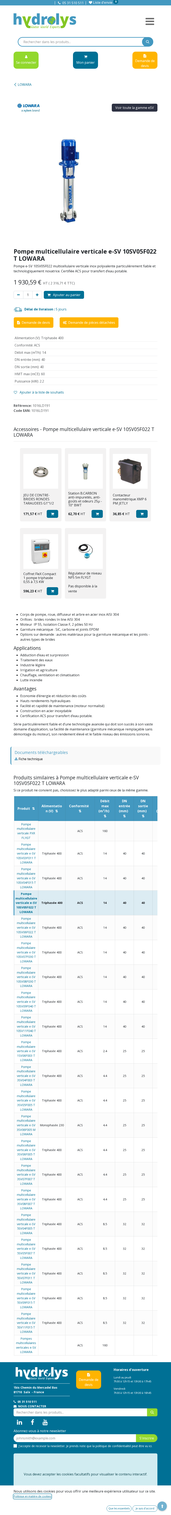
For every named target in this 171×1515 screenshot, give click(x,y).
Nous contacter (31, 1406)
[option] (85, 523)
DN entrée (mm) (124, 806)
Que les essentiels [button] (119, 1508)
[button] (52, 514)
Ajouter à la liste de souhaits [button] (41, 392)
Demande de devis (88, 1382)
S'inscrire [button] (147, 1438)
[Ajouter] (37, 295)
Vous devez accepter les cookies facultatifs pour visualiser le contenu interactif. (85, 1474)
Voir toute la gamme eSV (134, 107)
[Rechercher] (147, 42)
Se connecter (26, 62)
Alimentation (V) (51, 808)
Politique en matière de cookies (32, 1496)
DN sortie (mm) (142, 806)
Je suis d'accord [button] (145, 1508)
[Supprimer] (18, 295)
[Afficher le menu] (149, 21)
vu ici (148, 1446)
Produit (24, 808)
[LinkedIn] (20, 1422)
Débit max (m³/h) (103, 806)
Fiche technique (30, 759)
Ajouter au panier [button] (66, 295)
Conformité (79, 806)
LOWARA (24, 84)
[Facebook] (32, 1422)
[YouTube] (45, 1422)
